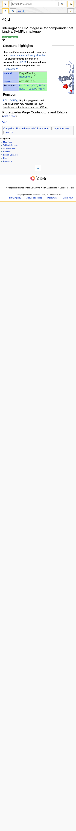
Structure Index (9, 148)
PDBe (42, 85)
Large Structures (61, 128)
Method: (8, 73)
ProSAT (41, 89)
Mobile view (68, 198)
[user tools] (71, 4)
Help (5, 158)
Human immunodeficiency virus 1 (26, 55)
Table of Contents (10, 145)
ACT (21, 81)
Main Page (7, 142)
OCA (21, 62)
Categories (8, 128)
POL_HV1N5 (9, 100)
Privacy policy (15, 198)
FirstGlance (9, 69)
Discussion (13, 11)
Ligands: (8, 81)
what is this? (9, 116)
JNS (27, 81)
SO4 (33, 81)
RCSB (22, 89)
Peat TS (9, 132)
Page (5, 11)
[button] (7, 830)
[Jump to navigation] (5, 4)
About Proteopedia (34, 198)
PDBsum (31, 89)
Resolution (24, 77)
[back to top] (38, 168)
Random (6, 152)
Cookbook (7, 161)
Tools (71, 11)
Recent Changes (10, 155)
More (20, 11)
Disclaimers (52, 198)
